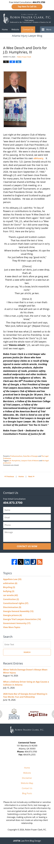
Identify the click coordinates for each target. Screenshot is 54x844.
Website (15, 29)
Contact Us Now (27, 546)
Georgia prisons (12, 615)
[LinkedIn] (27, 562)
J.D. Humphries (14, 461)
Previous (9, 476)
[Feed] (39, 562)
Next (31, 476)
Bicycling (9, 587)
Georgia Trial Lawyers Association (22, 619)
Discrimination (12, 607)
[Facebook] (14, 562)
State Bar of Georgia (30, 456)
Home (5, 29)
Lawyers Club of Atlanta (30, 461)
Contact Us (28, 29)
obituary (38, 158)
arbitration (10, 583)
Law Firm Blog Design (27, 840)
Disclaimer (27, 778)
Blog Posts (27, 793)
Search (27, 652)
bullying (8, 591)
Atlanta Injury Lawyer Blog (27, 18)
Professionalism (16, 456)
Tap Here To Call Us (27, 6)
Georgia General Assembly (18, 611)
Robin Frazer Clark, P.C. (35, 829)
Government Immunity (16, 623)
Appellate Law (12, 579)
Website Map (27, 783)
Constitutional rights (15, 603)
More (48, 29)
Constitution (11, 599)
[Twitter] (21, 562)
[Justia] (33, 562)
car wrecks (10, 595)
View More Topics (11, 627)
